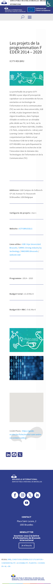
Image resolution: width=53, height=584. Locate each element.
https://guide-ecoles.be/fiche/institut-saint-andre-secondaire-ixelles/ (26, 434)
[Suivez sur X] (30, 495)
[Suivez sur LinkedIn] (37, 495)
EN (9, 566)
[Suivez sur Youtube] (26, 503)
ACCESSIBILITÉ (22, 563)
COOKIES (41, 563)
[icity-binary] (26, 380)
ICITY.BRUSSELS (25, 228)
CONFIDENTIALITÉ (8, 563)
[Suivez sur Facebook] (14, 495)
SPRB (9, 559)
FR (2, 566)
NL (6, 566)
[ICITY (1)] (26, 352)
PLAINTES (32, 563)
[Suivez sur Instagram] (22, 495)
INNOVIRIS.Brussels (29, 251)
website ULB (15, 254)
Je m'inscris (26, 545)
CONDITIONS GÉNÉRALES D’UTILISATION (27, 559)
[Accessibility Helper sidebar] (49, 3)
